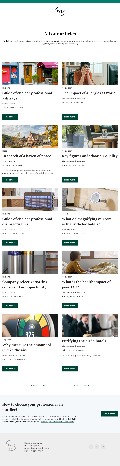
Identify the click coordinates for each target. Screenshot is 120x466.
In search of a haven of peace (26, 156)
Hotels (5, 151)
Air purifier (67, 88)
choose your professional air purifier (57, 422)
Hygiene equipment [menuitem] (33, 443)
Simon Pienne (8, 104)
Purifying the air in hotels (84, 341)
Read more (10, 117)
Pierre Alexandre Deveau (74, 98)
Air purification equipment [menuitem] (36, 448)
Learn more (109, 414)
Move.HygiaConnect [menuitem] (33, 451)
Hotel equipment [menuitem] (32, 445)
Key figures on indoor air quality (90, 156)
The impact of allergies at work (88, 93)
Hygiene (6, 88)
